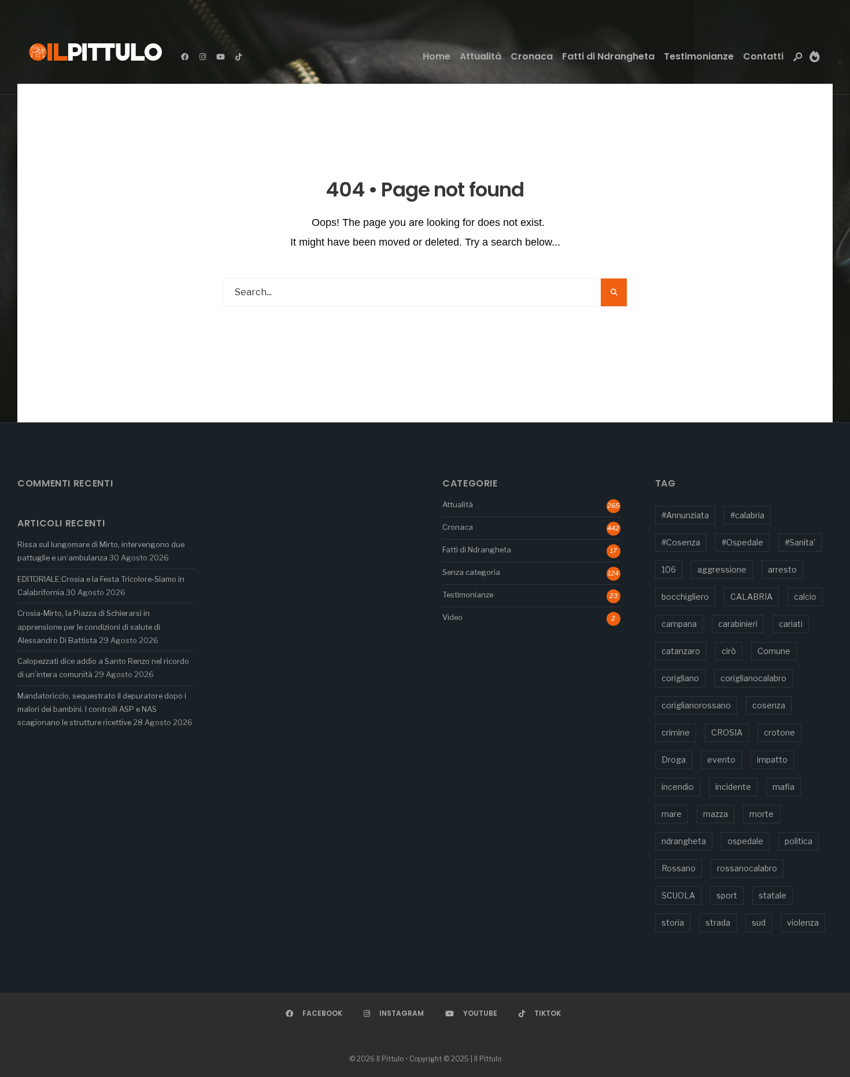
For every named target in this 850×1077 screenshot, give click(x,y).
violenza (803, 922)
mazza (715, 814)
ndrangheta (683, 841)
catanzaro (680, 651)
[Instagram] (202, 57)
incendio (677, 787)
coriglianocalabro (753, 678)
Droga (673, 759)
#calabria (747, 515)
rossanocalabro (747, 868)
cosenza (768, 705)
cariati (791, 624)
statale (772, 895)
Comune (773, 651)
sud (759, 922)
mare (671, 814)
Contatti (763, 56)
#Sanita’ (800, 542)
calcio (805, 596)
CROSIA (726, 732)
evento (721, 759)
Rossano (678, 868)
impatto (772, 759)
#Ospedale (742, 542)
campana (679, 624)
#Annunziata (685, 515)
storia (672, 922)
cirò (729, 651)
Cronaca (532, 56)
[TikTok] (238, 57)
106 (668, 569)
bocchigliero (685, 596)
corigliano (680, 678)
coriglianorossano (696, 705)
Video (452, 617)
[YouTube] (220, 57)
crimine (675, 732)
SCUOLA (678, 895)
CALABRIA (751, 596)
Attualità (480, 56)
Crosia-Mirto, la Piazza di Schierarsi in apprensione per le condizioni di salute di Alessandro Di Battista (88, 626)
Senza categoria (471, 572)
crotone (779, 732)
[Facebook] (184, 57)
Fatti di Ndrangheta (608, 56)
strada (717, 922)
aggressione (721, 569)
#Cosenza (680, 542)
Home (436, 56)
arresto (782, 569)
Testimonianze (699, 56)
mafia (783, 787)
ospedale (745, 841)
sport (726, 895)
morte (761, 814)
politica (798, 841)
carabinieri (737, 624)
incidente (733, 787)
